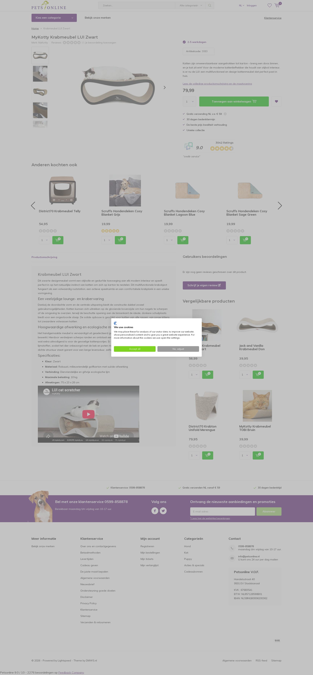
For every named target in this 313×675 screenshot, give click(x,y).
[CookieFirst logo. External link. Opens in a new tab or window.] (115, 323)
